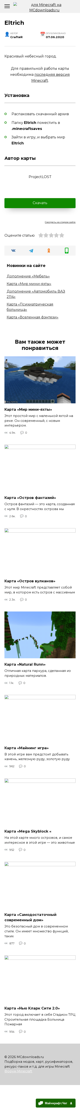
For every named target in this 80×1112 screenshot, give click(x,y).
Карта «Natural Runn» (25, 664)
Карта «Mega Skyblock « (27, 831)
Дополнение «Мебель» (28, 276)
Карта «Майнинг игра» (26, 748)
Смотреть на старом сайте (60, 222)
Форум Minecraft (18, 1071)
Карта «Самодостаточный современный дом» (30, 917)
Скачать (40, 203)
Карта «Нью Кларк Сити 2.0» (32, 1008)
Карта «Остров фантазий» (30, 498)
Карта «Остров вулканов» (29, 581)
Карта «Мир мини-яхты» (29, 284)
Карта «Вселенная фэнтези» (32, 317)
